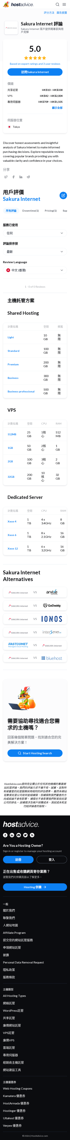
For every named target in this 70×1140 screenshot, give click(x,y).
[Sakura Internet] (11, 27)
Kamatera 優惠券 (14, 1096)
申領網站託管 (12, 947)
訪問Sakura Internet (35, 72)
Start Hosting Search (37, 753)
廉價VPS (8, 1040)
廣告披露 (62, 12)
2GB (10, 461)
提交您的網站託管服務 (18, 940)
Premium (13, 364)
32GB (11, 476)
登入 (52, 859)
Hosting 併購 (32, 887)
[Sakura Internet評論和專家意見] (6, 177)
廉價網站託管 (12, 1025)
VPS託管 (8, 1032)
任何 (10, 233)
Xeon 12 (13, 548)
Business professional (21, 391)
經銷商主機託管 (13, 1062)
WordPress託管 (13, 1010)
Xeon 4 (12, 521)
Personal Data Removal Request (23, 962)
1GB (10, 447)
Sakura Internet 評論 (42, 23)
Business (13, 377)
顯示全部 (57, 107)
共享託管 (9, 1018)
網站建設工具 (12, 1070)
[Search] (57, 4)
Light (11, 337)
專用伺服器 (10, 1055)
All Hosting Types (14, 995)
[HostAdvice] (18, 4)
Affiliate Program (14, 932)
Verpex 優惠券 (12, 1125)
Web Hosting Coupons (17, 1088)
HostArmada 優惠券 (16, 1103)
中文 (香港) (19, 270)
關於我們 (9, 910)
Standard (13, 350)
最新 (10, 251)
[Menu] (64, 4)
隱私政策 (9, 969)
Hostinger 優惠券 (14, 1110)
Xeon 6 (12, 535)
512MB (12, 434)
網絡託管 (9, 1003)
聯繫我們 (9, 917)
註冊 (18, 859)
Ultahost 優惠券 (13, 1118)
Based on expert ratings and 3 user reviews (35, 63)
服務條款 (9, 977)
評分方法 (49, 12)
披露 (6, 955)
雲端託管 (9, 1047)
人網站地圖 (10, 925)
